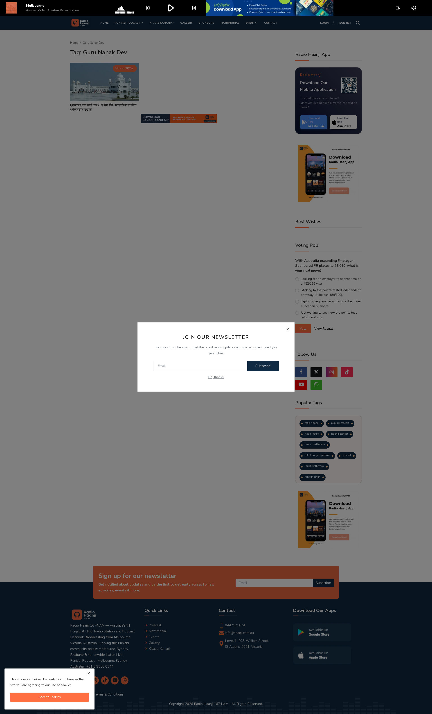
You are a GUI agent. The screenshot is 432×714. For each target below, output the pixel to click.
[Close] (288, 329)
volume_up (414, 8)
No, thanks (216, 377)
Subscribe (263, 365)
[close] (88, 673)
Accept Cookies (49, 697)
